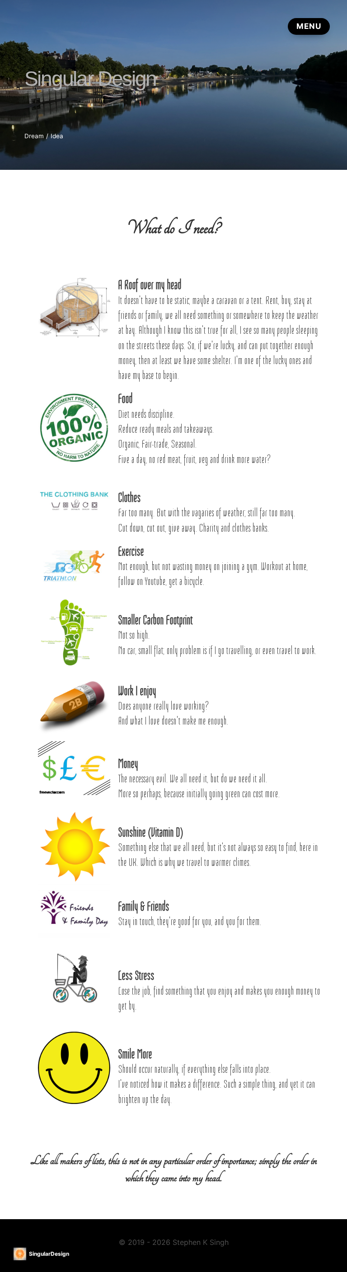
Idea (57, 136)
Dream (34, 136)
